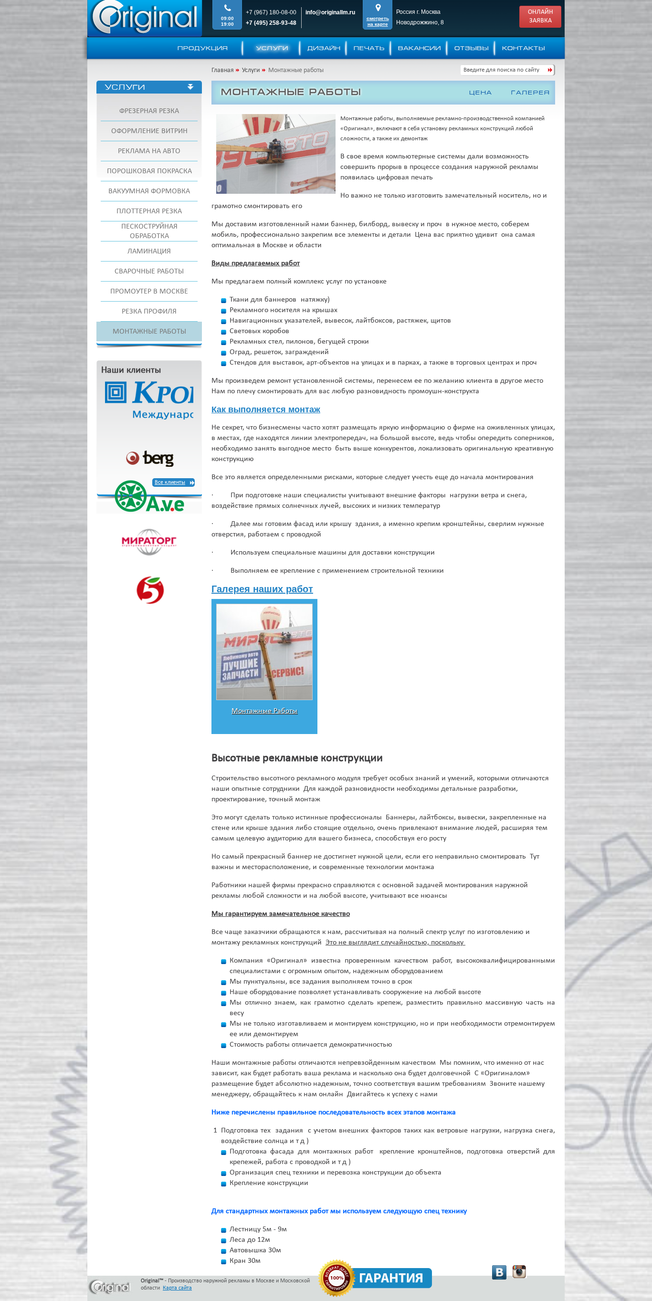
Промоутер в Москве (149, 291)
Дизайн (323, 48)
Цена (480, 92)
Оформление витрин (149, 131)
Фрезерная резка (149, 111)
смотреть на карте (378, 21)
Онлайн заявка (540, 16)
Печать (369, 48)
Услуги (272, 48)
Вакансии (419, 48)
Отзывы (471, 48)
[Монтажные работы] (264, 698)
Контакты (523, 48)
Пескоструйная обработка (149, 231)
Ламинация (149, 251)
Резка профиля (149, 311)
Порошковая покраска (149, 171)
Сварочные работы (149, 271)
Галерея (530, 92)
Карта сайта (177, 1288)
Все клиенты (170, 482)
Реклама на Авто (149, 151)
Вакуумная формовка (149, 191)
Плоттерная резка (149, 211)
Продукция (203, 48)
